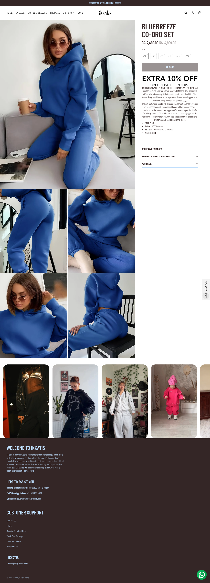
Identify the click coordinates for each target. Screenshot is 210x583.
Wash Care (147, 163)
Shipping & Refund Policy (17, 531)
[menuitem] (80, 12)
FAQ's (9, 525)
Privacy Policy (12, 546)
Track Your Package (15, 536)
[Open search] (185, 12)
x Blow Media (24, 577)
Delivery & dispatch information (158, 156)
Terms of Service (14, 541)
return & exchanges (152, 149)
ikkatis (15, 577)
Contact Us (11, 520)
